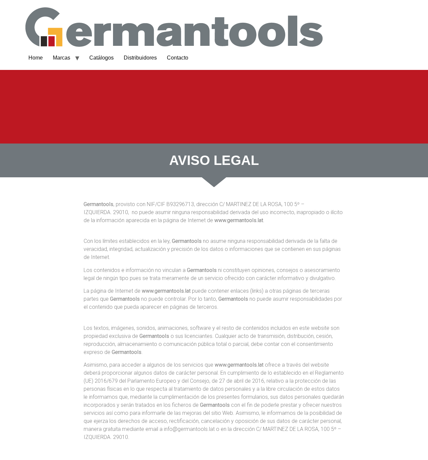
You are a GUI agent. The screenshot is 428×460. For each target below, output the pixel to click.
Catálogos (101, 58)
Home (35, 58)
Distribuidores (140, 58)
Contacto (177, 58)
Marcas (61, 58)
